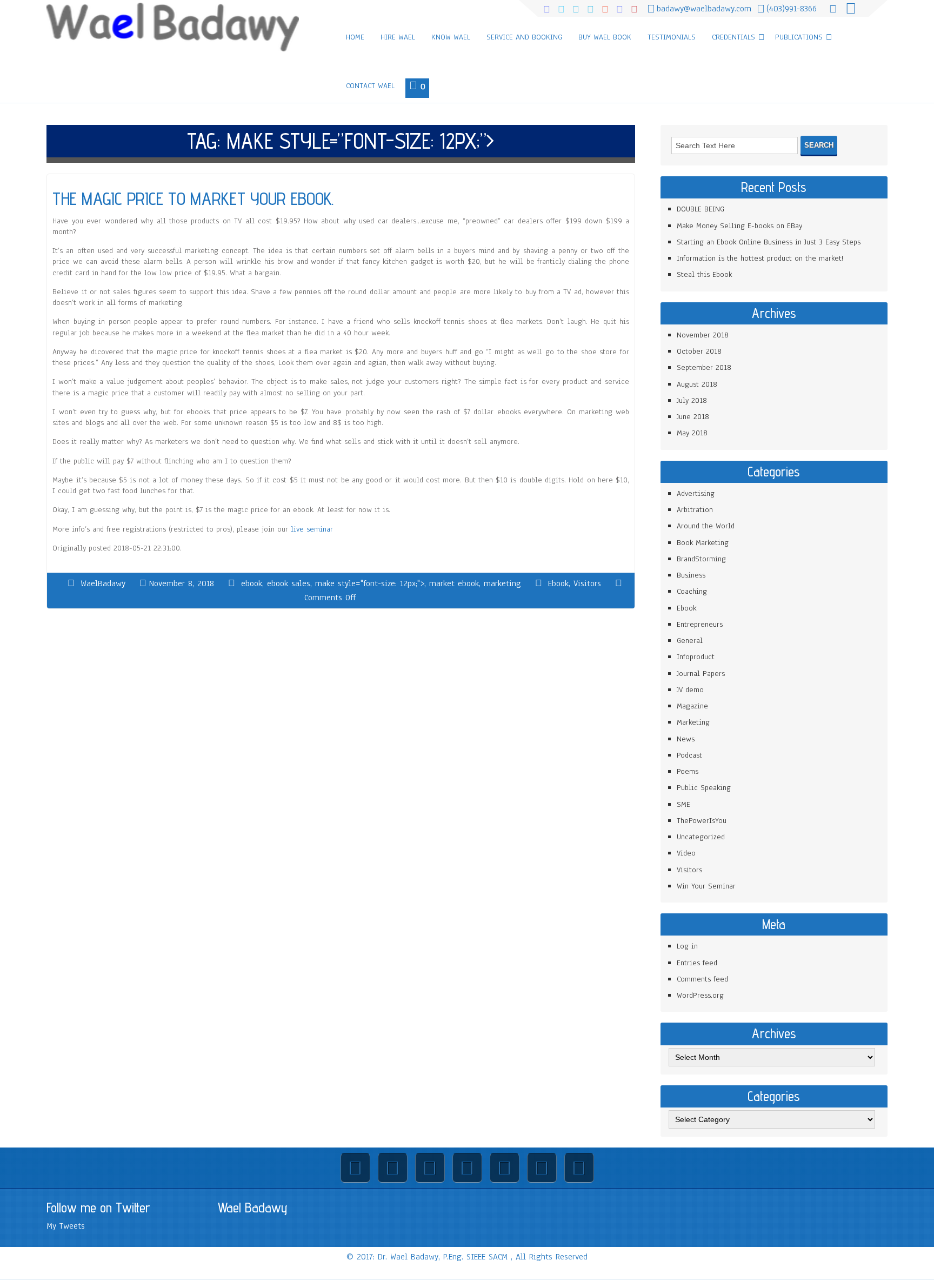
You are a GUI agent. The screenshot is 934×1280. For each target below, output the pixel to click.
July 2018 (692, 400)
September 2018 (704, 367)
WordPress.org (700, 995)
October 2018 (699, 351)
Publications (799, 37)
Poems (687, 771)
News (686, 739)
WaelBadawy (103, 583)
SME (683, 804)
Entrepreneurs (700, 624)
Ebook (558, 583)
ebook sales (288, 583)
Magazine (692, 706)
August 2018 (697, 384)
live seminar (312, 529)
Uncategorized (701, 837)
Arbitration (695, 510)
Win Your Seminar (706, 886)
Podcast (689, 755)
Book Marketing (703, 543)
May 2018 (692, 433)
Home (355, 37)
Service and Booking (524, 37)
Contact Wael (370, 86)
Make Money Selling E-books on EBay (739, 226)
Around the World (706, 526)
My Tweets (65, 1226)
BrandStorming (701, 559)
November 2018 (703, 335)
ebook (251, 583)
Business (691, 575)
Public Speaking (704, 787)
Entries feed (697, 963)
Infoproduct (696, 657)
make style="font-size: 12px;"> (369, 583)
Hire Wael (398, 37)
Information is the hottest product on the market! (760, 258)
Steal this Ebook (704, 274)
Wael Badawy (253, 1207)
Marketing (693, 722)
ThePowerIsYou (701, 820)
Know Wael (450, 37)
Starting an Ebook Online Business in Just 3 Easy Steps (768, 242)
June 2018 (693, 417)
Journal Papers (701, 673)
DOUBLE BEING (700, 209)
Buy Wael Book (604, 37)
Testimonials (672, 37)
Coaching (692, 591)
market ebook (454, 583)
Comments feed (702, 979)
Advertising (696, 493)
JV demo (690, 690)
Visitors (587, 583)
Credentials (733, 37)
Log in (687, 946)
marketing (502, 583)
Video (686, 853)
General (690, 640)
